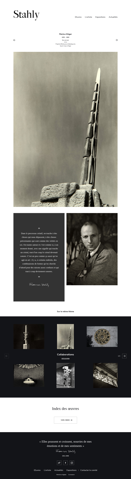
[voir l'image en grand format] (65, 129)
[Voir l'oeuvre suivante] (106, 40)
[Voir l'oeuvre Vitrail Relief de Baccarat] (100, 375)
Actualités (113, 17)
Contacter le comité (88, 470)
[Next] (124, 356)
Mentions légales (61, 475)
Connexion (71, 475)
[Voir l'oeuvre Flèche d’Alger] (65, 336)
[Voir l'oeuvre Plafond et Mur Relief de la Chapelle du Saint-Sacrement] (30, 375)
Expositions (100, 17)
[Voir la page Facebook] (65, 463)
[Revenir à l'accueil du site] (26, 15)
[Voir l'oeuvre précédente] (25, 40)
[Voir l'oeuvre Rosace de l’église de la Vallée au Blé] (100, 336)
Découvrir (66, 359)
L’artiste (88, 17)
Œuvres (78, 17)
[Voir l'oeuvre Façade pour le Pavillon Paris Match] (65, 375)
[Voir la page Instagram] (72, 463)
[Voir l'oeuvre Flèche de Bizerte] (30, 336)
